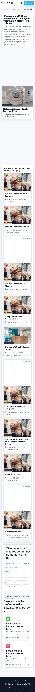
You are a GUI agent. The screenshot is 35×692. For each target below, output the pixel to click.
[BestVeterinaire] (8, 3)
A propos (10, 681)
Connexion (29, 3)
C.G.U (19, 684)
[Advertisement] (17, 66)
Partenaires (19, 681)
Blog (26, 681)
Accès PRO (26, 684)
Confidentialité (10, 684)
